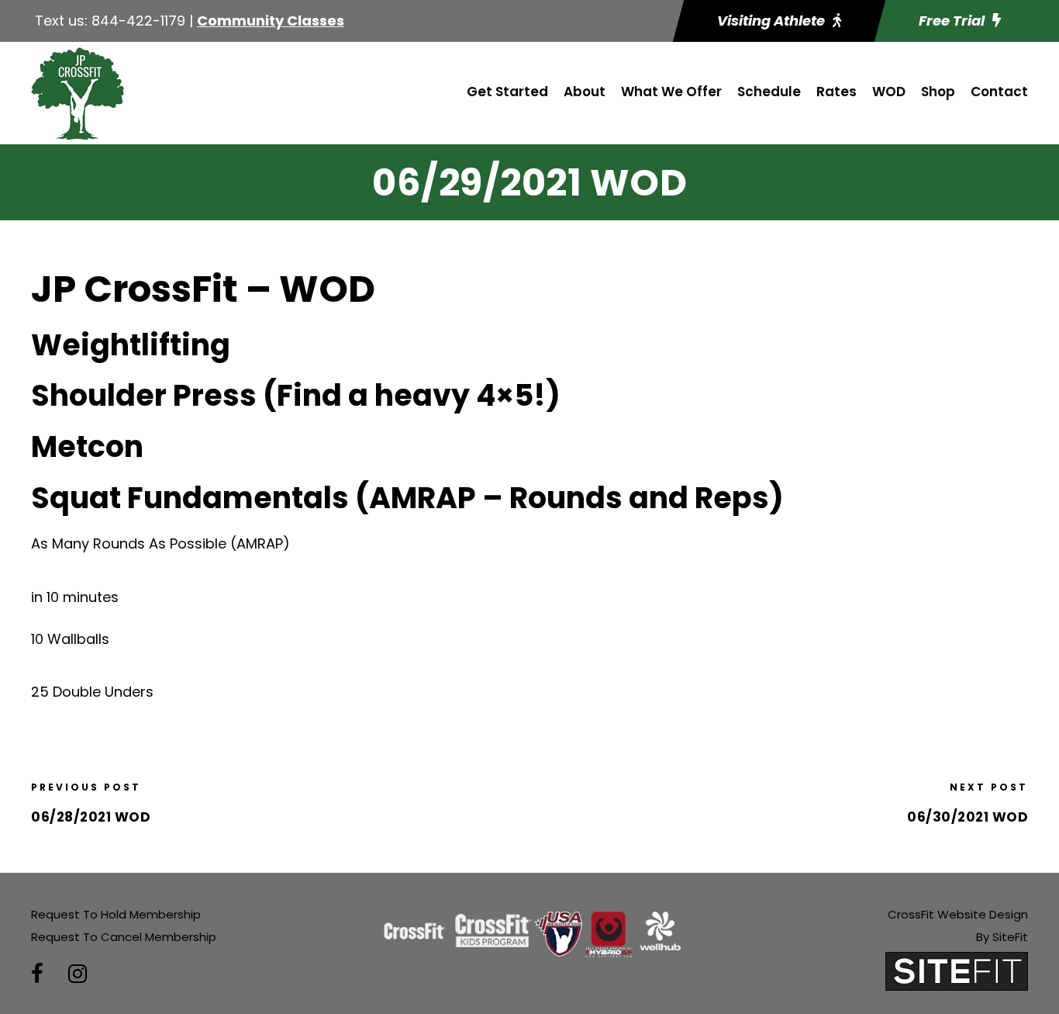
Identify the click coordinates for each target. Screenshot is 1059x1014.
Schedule (769, 91)
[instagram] (77, 974)
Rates (836, 91)
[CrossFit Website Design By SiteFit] (956, 970)
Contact (999, 91)
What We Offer (671, 91)
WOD (888, 91)
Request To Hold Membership (116, 914)
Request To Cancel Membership (123, 937)
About (584, 91)
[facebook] (37, 974)
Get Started (507, 91)
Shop (938, 91)
